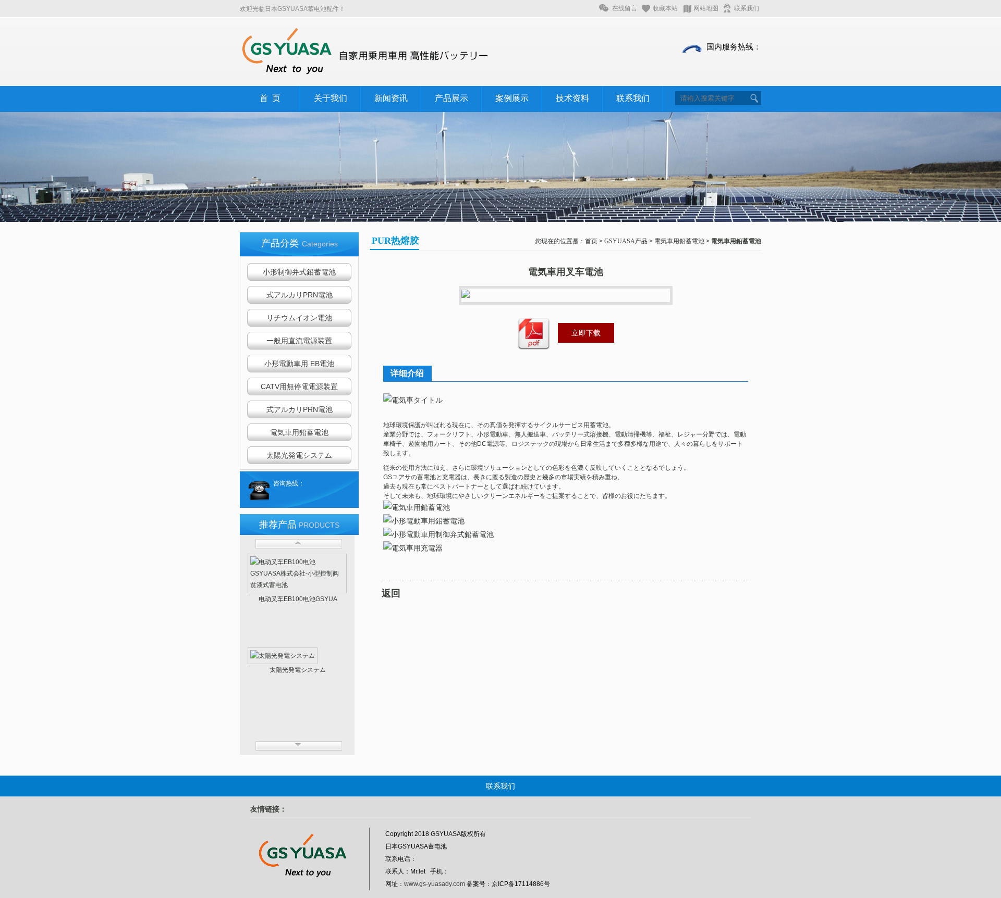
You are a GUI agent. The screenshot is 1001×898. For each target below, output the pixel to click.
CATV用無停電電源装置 (299, 386)
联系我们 (746, 8)
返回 (391, 593)
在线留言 (624, 8)
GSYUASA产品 (626, 241)
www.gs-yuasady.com (434, 884)
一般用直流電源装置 (299, 340)
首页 (591, 241)
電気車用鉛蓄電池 (299, 432)
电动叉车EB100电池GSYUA (298, 599)
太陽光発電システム (299, 455)
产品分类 (299, 243)
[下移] (299, 746)
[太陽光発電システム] (297, 655)
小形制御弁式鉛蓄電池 (299, 272)
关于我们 (330, 98)
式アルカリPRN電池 (299, 295)
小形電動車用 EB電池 (299, 363)
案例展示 (512, 98)
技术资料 (572, 98)
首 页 (270, 98)
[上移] (299, 543)
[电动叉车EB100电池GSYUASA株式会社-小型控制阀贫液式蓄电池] (297, 573)
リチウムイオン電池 (299, 318)
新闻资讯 (391, 98)
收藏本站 (665, 8)
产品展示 (451, 98)
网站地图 (705, 8)
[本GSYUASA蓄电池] (365, 74)
